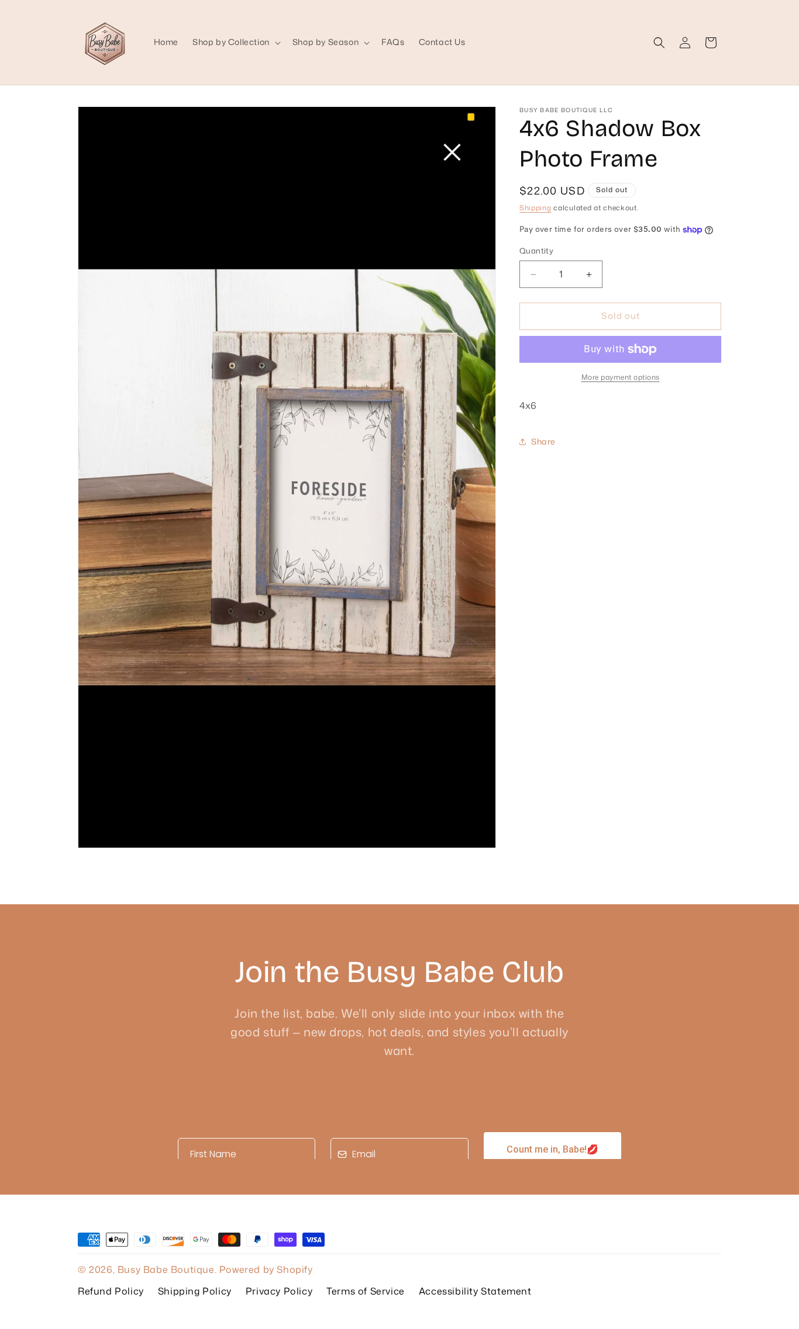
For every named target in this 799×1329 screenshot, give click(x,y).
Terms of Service (365, 1291)
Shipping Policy (195, 1291)
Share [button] (543, 441)
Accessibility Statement (475, 1291)
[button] (235, 42)
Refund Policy (111, 1291)
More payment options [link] (620, 377)
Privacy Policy (279, 1291)
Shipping (535, 208)
